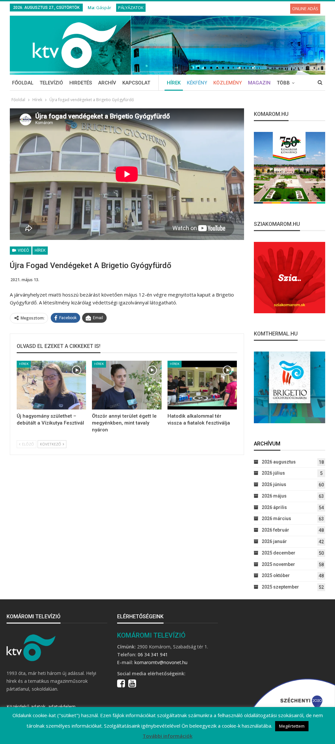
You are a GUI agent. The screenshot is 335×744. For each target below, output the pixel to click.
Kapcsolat (136, 83)
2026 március (276, 518)
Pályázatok (131, 7)
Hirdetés (80, 83)
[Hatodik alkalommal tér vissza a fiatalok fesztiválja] (202, 385)
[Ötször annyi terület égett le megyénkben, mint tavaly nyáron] (126, 385)
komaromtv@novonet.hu (160, 662)
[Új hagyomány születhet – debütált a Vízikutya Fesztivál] (51, 385)
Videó (23, 250)
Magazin (259, 83)
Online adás (305, 8)
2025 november (278, 564)
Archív (107, 83)
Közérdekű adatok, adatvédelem (41, 706)
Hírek (174, 83)
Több (283, 83)
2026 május (274, 496)
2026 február (275, 530)
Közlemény (227, 83)
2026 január (274, 541)
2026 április (274, 507)
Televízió (51, 83)
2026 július (273, 473)
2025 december (278, 552)
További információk (167, 736)
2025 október (276, 575)
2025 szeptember (280, 587)
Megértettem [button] (292, 726)
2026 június (274, 484)
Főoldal (22, 83)
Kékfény (197, 83)
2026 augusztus (279, 461)
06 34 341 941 (153, 654)
